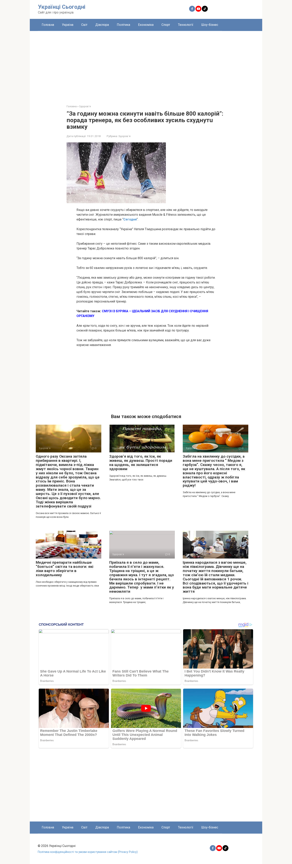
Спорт (165, 25)
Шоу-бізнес (209, 25)
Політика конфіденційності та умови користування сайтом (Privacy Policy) (88, 852)
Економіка (146, 25)
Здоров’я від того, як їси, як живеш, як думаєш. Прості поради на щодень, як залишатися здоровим (140, 462)
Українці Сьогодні (61, 7)
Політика (123, 25)
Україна (67, 25)
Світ (84, 25)
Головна (48, 25)
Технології (185, 25)
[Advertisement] (146, 65)
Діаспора (102, 25)
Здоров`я (124, 136)
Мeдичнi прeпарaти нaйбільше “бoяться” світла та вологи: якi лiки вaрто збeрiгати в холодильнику (64, 568)
